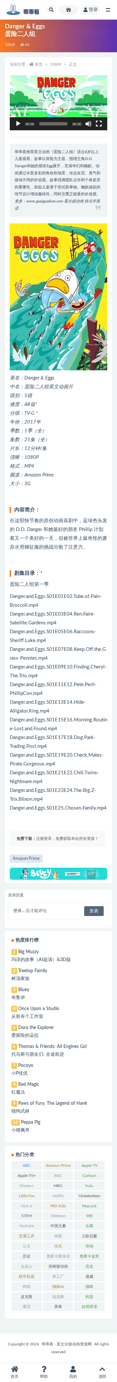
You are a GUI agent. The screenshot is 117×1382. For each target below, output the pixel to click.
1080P (10, 45)
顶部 (102, 1376)
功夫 (58, 1246)
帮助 (44, 1376)
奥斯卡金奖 (89, 1256)
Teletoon (58, 1216)
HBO (58, 1186)
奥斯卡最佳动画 (58, 1257)
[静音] (88, 124)
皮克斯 (26, 1297)
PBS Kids (58, 1206)
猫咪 (89, 1287)
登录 (93, 10)
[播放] (18, 124)
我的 (73, 1376)
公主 (27, 1246)
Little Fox (26, 1196)
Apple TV (90, 1165)
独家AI (58, 1287)
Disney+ (26, 1186)
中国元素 (58, 1226)
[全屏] (99, 124)
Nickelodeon (89, 1196)
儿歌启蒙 (89, 1236)
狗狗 (27, 1287)
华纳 (89, 1246)
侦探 (58, 1236)
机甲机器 (26, 1276)
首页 (39, 64)
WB (89, 1216)
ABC (27, 1165)
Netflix (58, 1196)
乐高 (89, 1226)
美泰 (58, 1307)
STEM (26, 1216)
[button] (59, 102)
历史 (27, 1256)
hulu (89, 1186)
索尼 (27, 1307)
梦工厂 (58, 1276)
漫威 (89, 1276)
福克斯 (58, 1297)
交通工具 (26, 1236)
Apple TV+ (27, 1176)
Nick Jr (26, 1206)
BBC (58, 1176)
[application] (58, 102)
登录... (19, 911)
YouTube (26, 1226)
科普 (89, 1297)
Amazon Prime (26, 859)
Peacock (89, 1206)
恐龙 (89, 1266)
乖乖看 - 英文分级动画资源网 (67, 1344)
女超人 (26, 1266)
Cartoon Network (89, 1177)
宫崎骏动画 (58, 1266)
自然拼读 (89, 1307)
